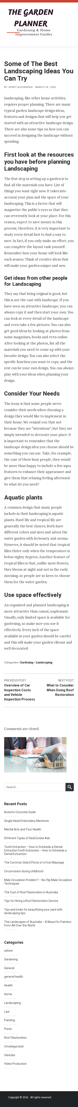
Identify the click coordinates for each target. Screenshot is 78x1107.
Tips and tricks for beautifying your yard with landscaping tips (33, 911)
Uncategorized (14, 1046)
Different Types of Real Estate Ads (27, 838)
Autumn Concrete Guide (20, 812)
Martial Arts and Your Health (22, 829)
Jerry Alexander (20, 87)
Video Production (15, 1063)
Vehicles (9, 1055)
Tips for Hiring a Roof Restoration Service (31, 900)
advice (8, 950)
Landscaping (44, 662)
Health (8, 985)
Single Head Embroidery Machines (26, 820)
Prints (8, 1029)
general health (13, 976)
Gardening (26, 662)
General (9, 968)
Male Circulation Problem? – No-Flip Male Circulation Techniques (38, 881)
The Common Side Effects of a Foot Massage (34, 862)
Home (8, 994)
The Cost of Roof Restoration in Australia (31, 892)
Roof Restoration (15, 1037)
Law (7, 1011)
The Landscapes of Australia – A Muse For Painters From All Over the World (37, 923)
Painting (9, 1020)
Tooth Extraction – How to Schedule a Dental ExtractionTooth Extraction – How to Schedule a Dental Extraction (35, 850)
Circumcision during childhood (23, 871)
